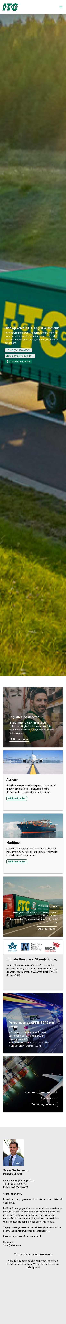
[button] (61, 7)
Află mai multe (19, 739)
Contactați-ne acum (43, 1104)
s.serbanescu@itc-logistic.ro (18, 1180)
